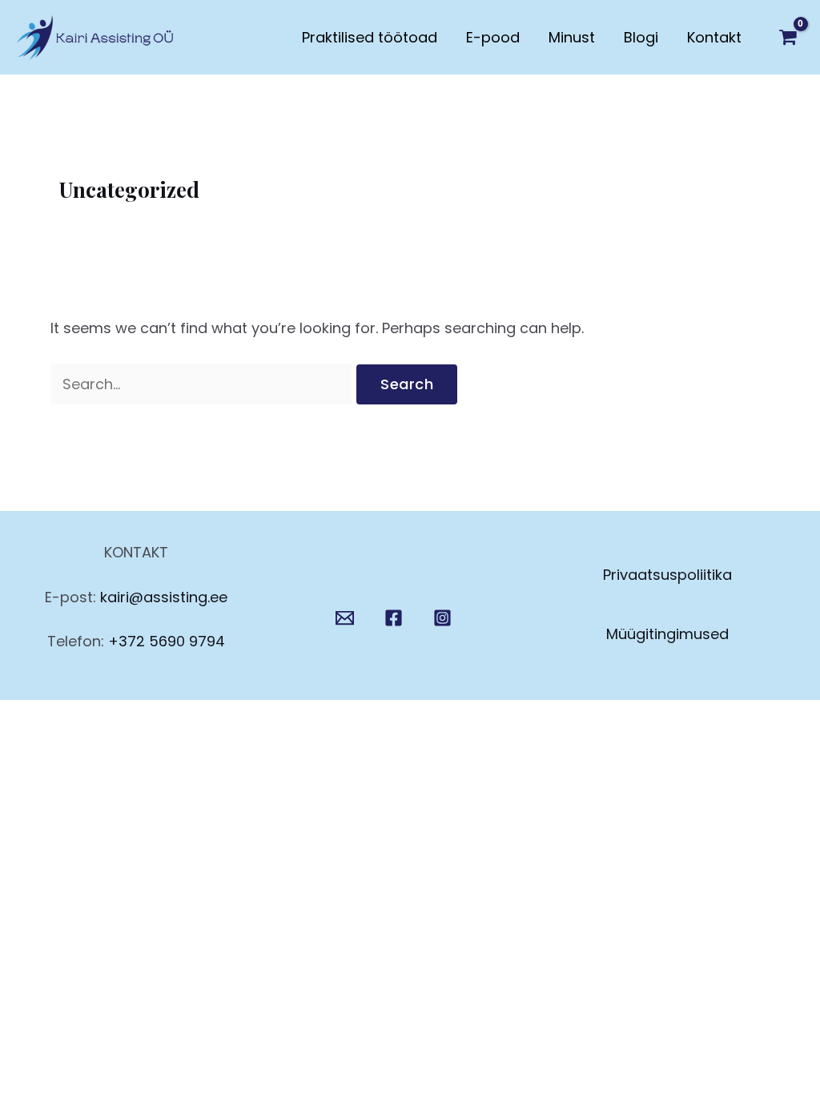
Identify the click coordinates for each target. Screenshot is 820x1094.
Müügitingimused (667, 634)
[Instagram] (442, 618)
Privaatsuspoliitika (667, 575)
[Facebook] (393, 618)
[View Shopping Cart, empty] (788, 38)
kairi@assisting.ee (163, 597)
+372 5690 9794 (166, 641)
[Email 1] (345, 618)
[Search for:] (203, 384)
